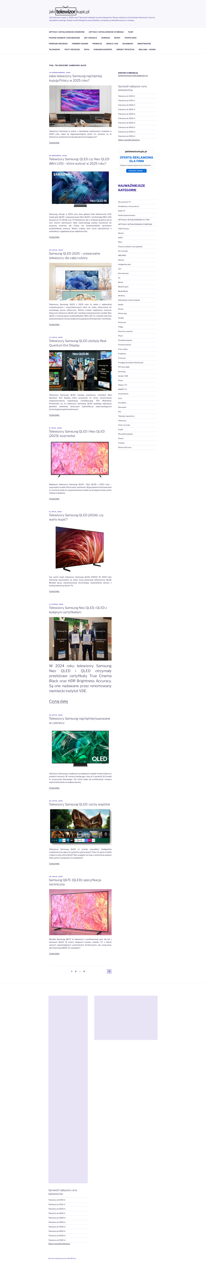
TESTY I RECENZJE (72, 49)
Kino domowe (123, 273)
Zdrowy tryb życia (124, 447)
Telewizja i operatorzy (126, 416)
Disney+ (121, 233)
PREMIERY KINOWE (80, 44)
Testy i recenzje (124, 425)
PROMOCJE (97, 44)
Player (120, 336)
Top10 (120, 429)
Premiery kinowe (124, 345)
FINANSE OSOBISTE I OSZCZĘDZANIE (64, 38)
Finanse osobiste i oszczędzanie (130, 247)
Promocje (122, 358)
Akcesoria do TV (124, 202)
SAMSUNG (105, 38)
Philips (120, 327)
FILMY (130, 32)
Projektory (122, 354)
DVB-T (120, 238)
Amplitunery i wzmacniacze (128, 206)
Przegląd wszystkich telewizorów (130, 363)
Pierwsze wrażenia (125, 331)
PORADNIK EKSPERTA (103, 49)
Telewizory (122, 421)
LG (119, 278)
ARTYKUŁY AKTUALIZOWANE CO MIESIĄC (106, 32)
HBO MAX (122, 255)
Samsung (121, 371)
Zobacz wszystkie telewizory (129, 140)
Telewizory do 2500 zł (126, 109)
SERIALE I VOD (112, 44)
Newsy (120, 309)
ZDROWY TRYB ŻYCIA (125, 49)
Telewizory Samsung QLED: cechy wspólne (79, 804)
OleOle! (121, 318)
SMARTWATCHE (144, 44)
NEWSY (117, 38)
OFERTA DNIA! (131, 38)
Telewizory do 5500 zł (126, 136)
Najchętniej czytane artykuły (129, 300)
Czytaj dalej (54, 143)
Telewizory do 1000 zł (126, 96)
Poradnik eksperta (125, 340)
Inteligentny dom (124, 264)
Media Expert (123, 287)
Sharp (120, 380)
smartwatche (123, 394)
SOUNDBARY (127, 44)
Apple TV (121, 211)
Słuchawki (122, 407)
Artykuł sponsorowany (126, 215)
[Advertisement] (68, 1089)
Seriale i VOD (123, 376)
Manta (120, 282)
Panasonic (122, 322)
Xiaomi (121, 438)
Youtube (121, 443)
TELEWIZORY (54, 49)
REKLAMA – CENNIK (147, 49)
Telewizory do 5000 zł (126, 132)
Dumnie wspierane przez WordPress (62, 1258)
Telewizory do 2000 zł (126, 105)
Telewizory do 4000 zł (126, 123)
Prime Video (123, 349)
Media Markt (123, 291)
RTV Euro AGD (123, 367)
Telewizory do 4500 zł (126, 127)
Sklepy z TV (122, 385)
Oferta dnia (122, 313)
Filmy (120, 242)
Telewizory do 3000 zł (126, 114)
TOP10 (86, 49)
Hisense (121, 260)
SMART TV (122, 389)
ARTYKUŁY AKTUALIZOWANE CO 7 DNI (133, 220)
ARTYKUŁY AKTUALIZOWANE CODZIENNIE (67, 32)
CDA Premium (123, 229)
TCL (119, 412)
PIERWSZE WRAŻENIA (58, 44)
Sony (120, 398)
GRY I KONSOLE (90, 38)
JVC (119, 269)
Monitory (121, 296)
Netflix (120, 305)
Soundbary (122, 403)
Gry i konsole (123, 251)
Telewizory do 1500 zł (126, 100)
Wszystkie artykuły (125, 434)
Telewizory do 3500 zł (126, 118)
